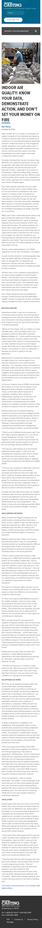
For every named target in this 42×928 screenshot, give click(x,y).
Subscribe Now (13, 20)
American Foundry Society (27, 8)
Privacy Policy (32, 919)
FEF (8, 919)
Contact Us (18, 919)
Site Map (10, 922)
